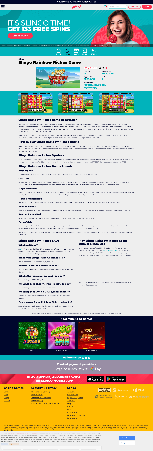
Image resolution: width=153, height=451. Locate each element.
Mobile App (72, 412)
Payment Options (75, 398)
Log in (134, 6)
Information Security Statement (45, 403)
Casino (94, 54)
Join (146, 6)
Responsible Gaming (40, 392)
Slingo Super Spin (61, 350)
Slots (76, 54)
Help (69, 403)
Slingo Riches (59, 427)
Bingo (84, 54)
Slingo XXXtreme (91, 350)
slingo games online (110, 250)
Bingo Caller (72, 418)
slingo (22, 249)
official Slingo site (19, 425)
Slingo (67, 54)
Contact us (72, 406)
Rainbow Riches (84, 427)
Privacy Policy (37, 401)
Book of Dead (94, 427)
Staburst (104, 427)
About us (71, 392)
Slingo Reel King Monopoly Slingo (31, 427)
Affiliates (71, 401)
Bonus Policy (37, 395)
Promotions (72, 395)
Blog (69, 409)
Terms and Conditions (41, 398)
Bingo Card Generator (77, 415)
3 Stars (32, 350)
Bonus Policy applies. (103, 45)
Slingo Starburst (47, 427)
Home (58, 54)
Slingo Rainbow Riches (13, 427)
